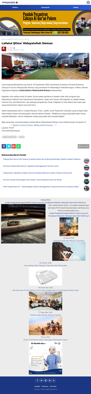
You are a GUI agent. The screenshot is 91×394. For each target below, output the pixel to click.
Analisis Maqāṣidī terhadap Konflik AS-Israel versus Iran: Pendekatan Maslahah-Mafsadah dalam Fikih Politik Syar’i (45, 203)
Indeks (75, 7)
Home (4, 39)
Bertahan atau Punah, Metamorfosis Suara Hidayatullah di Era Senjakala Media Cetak (45, 290)
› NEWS (26, 39)
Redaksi (37, 386)
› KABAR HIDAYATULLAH (14, 39)
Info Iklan (53, 386)
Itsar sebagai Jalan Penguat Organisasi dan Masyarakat (45, 266)
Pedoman (45, 386)
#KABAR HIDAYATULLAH (9, 137)
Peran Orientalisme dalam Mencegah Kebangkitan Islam (45, 340)
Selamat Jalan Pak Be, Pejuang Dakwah (45, 315)
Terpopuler (45, 7)
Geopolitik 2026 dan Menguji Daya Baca (68, 241)
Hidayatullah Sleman (51, 389)
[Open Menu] (88, 2)
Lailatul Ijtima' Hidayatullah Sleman (27, 43)
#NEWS (21, 137)
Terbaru (15, 7)
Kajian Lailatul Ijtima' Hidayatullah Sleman (33, 125)
